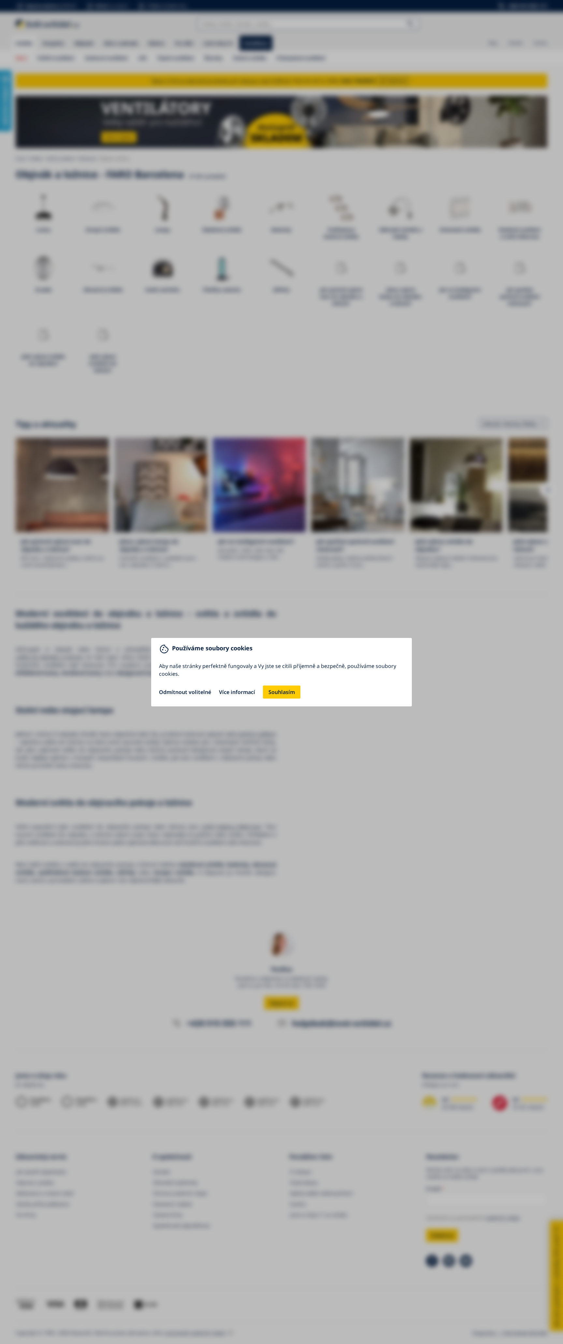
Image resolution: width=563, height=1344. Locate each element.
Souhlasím (281, 692)
